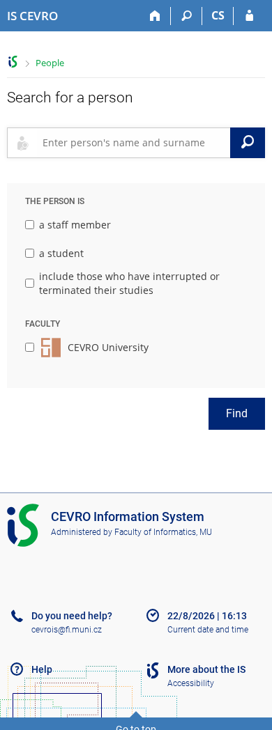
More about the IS (206, 669)
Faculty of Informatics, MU (163, 532)
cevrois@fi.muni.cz (66, 630)
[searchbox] (133, 142)
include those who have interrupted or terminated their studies (129, 283)
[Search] (186, 16)
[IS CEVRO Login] (249, 16)
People (50, 62)
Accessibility (190, 683)
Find (237, 413)
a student (61, 253)
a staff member (75, 224)
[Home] (155, 16)
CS (218, 15)
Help (41, 669)
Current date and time (207, 630)
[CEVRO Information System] (13, 62)
